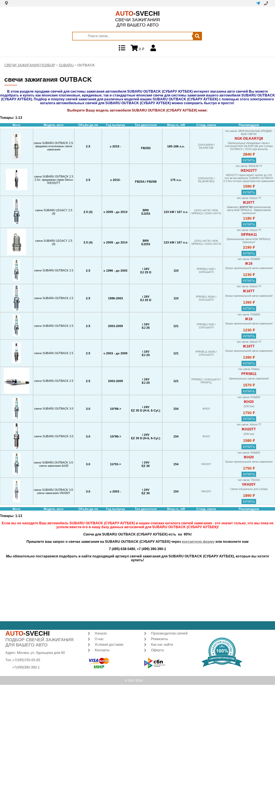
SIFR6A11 (249, 234)
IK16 (248, 263)
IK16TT (249, 291)
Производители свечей (169, 633)
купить (249, 160)
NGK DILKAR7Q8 (249, 138)
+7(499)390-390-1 (26, 667)
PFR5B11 (249, 374)
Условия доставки (109, 644)
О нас (99, 639)
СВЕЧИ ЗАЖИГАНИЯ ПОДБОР (29, 65)
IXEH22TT (249, 170)
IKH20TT (249, 429)
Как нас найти (162, 644)
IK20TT (249, 202)
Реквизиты (159, 639)
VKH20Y (249, 484)
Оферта (157, 650)
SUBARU (66, 65)
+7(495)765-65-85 (26, 660)
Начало (101, 633)
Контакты (102, 650)
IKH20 (249, 402)
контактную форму (198, 541)
